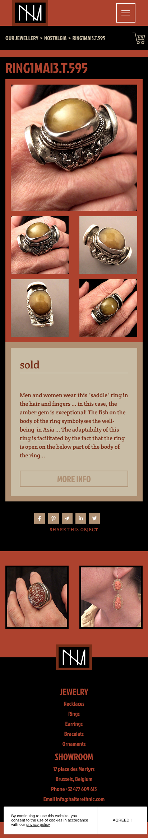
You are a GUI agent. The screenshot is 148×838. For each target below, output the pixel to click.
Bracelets (74, 734)
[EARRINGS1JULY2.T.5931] (111, 597)
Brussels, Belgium (74, 779)
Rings (74, 714)
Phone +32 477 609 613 (74, 789)
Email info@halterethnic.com (74, 799)
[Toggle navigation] (126, 13)
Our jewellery (21, 38)
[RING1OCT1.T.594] (37, 597)
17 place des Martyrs (74, 769)
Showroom (74, 756)
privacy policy (38, 825)
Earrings (74, 724)
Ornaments (73, 744)
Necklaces (74, 704)
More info (74, 479)
